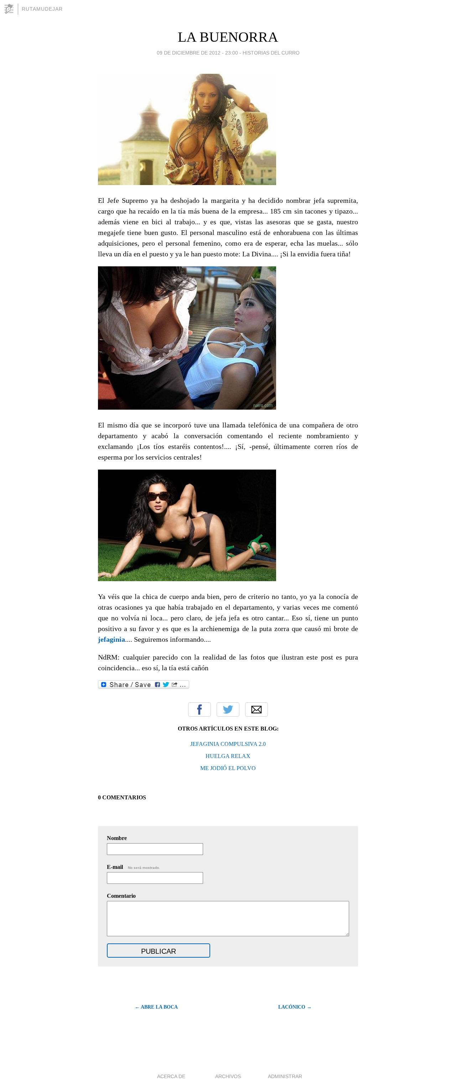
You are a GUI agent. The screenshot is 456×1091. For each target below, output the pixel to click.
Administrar (285, 1076)
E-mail (133, 867)
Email (256, 709)
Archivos (228, 1076)
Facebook (199, 709)
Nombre (117, 838)
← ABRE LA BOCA (156, 1007)
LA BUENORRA (228, 37)
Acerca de (171, 1076)
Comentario (121, 896)
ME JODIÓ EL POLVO (228, 768)
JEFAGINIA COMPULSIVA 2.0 (228, 744)
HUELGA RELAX (228, 756)
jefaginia (111, 639)
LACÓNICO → (295, 1007)
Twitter (228, 709)
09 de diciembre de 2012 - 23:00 (197, 53)
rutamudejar (42, 9)
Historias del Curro (271, 53)
